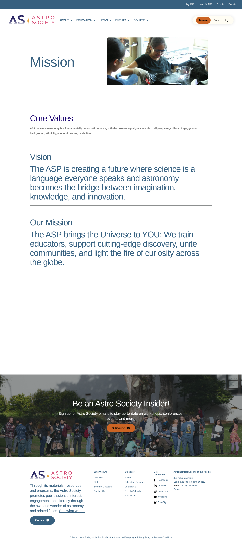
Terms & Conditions (163, 537)
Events (220, 4)
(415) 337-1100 (189, 485)
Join (216, 20)
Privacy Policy (144, 537)
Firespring (129, 537)
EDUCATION (84, 20)
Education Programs (135, 482)
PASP (128, 477)
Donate (232, 4)
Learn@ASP (205, 4)
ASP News (130, 495)
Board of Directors (103, 487)
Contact (177, 489)
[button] (226, 20)
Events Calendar (133, 491)
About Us (98, 477)
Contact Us (99, 491)
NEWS (104, 20)
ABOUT (64, 20)
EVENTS (120, 20)
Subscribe (119, 428)
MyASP (190, 4)
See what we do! (72, 511)
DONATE (139, 20)
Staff (96, 482)
